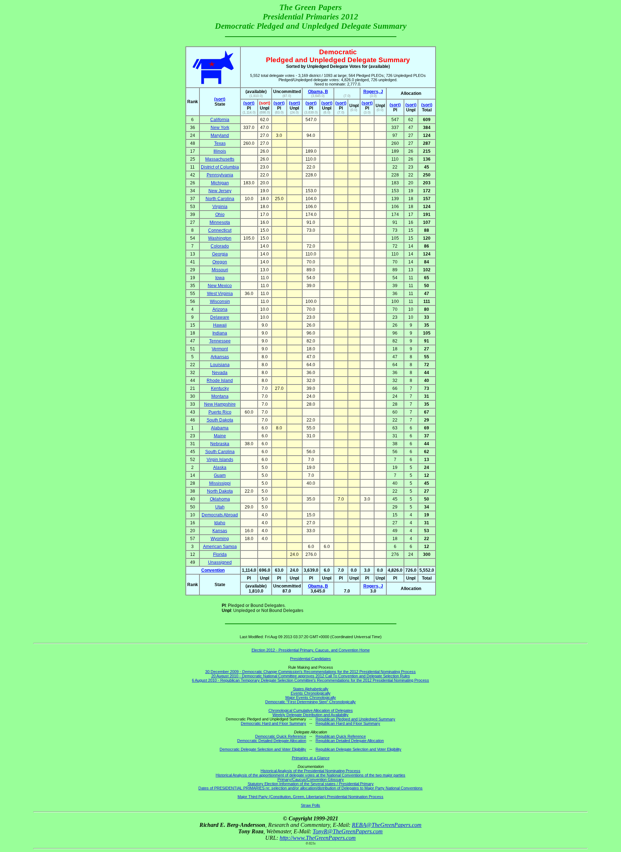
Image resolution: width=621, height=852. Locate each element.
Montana (220, 396)
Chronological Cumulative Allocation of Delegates (310, 710)
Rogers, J (373, 91)
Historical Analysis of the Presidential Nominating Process (310, 771)
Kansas (219, 530)
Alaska (219, 467)
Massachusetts (219, 159)
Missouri (220, 269)
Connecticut (219, 230)
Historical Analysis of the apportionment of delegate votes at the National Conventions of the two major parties (310, 775)
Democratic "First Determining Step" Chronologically (310, 702)
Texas (220, 143)
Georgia (220, 254)
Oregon (219, 261)
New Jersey (219, 190)
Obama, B (318, 91)
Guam (220, 475)
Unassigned (220, 562)
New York (220, 127)
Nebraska (219, 443)
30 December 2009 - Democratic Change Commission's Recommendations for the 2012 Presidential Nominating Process (310, 671)
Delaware (219, 317)
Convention (213, 570)
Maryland (220, 135)
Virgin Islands (220, 459)
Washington (219, 238)
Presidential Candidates (310, 659)
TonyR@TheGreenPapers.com (348, 831)
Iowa (220, 277)
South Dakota (220, 420)
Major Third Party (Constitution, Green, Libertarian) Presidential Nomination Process (310, 797)
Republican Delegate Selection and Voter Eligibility (358, 749)
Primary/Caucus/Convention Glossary (310, 779)
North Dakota (220, 491)
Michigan (220, 182)
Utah (220, 507)
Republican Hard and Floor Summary (348, 723)
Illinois (219, 151)
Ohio (220, 214)
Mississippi (220, 483)
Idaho (219, 522)
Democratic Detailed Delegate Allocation (271, 740)
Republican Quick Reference (341, 736)
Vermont (220, 348)
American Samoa (220, 546)
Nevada (219, 372)
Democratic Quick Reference (280, 736)
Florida (220, 554)
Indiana (219, 333)
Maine (220, 435)
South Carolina (220, 451)
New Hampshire (220, 404)
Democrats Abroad (220, 514)
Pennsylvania (220, 175)
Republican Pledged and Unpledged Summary (355, 719)
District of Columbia (220, 167)
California (219, 119)
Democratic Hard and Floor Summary (273, 723)
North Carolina (220, 198)
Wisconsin (220, 301)
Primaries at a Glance (311, 758)
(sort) (219, 99)
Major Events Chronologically (310, 697)
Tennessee (220, 341)
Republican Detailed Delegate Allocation (350, 740)
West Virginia (220, 293)
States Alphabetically (310, 689)
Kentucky (220, 388)
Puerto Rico (219, 412)
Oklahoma (220, 499)
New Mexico (220, 285)
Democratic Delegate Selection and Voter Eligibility (263, 749)
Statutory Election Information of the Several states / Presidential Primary (311, 784)
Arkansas (220, 356)
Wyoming (220, 538)
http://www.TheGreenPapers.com (318, 838)
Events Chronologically (311, 693)
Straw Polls (310, 805)
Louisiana (220, 364)
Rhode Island (220, 380)
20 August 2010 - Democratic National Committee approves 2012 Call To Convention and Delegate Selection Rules (310, 676)
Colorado (220, 246)
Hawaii (220, 325)
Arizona (219, 309)
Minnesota (220, 222)
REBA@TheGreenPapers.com (387, 825)
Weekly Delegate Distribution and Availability (310, 715)
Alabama (220, 427)
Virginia (219, 206)
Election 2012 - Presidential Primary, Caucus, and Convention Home (311, 650)
